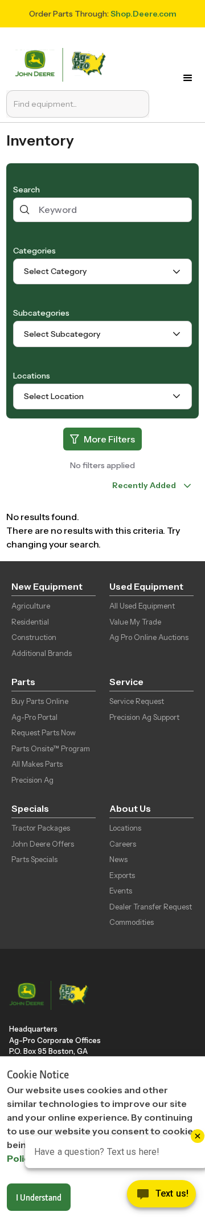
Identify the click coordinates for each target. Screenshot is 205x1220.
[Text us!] (161, 1196)
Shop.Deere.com (143, 14)
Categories (34, 250)
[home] (63, 63)
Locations (31, 376)
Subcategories (41, 313)
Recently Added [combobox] (144, 485)
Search (26, 189)
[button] (188, 78)
